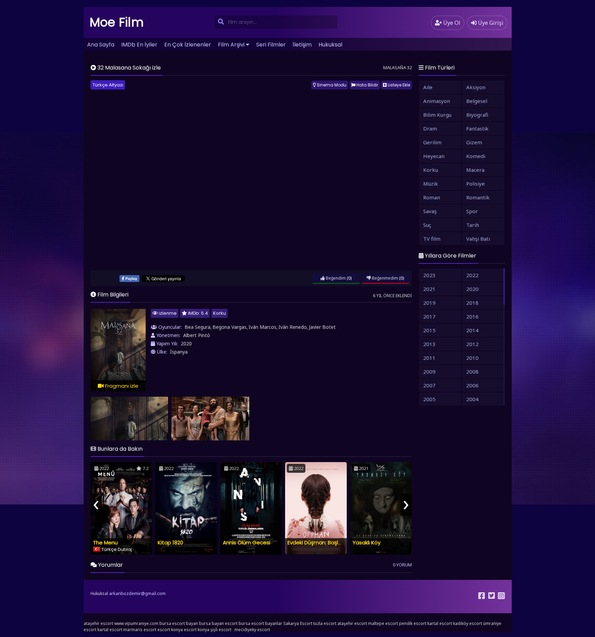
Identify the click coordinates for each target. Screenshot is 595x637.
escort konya (170, 630)
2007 (429, 385)
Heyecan (434, 156)
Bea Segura (197, 327)
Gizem (474, 142)
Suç (427, 224)
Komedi (475, 156)
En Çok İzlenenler (187, 45)
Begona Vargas (229, 327)
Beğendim (335, 278)
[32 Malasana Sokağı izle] (129, 418)
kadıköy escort (467, 623)
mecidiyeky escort (252, 630)
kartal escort (439, 623)
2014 (472, 330)
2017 (429, 316)
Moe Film (117, 22)
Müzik (430, 183)
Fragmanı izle (121, 385)
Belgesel (476, 100)
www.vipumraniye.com (136, 623)
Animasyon (436, 100)
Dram (430, 128)
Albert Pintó (196, 335)
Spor (472, 211)
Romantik (478, 197)
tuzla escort (324, 623)
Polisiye (475, 183)
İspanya (179, 351)
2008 (472, 371)
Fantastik (477, 128)
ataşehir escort (98, 623)
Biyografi (477, 114)
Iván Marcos (262, 327)
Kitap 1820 (170, 542)
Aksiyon (476, 87)
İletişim (302, 45)
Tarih (472, 224)
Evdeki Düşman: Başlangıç (320, 542)
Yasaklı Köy (366, 542)
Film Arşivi (231, 45)
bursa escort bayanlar (260, 623)
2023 (429, 275)
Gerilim (432, 142)
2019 (429, 302)
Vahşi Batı (478, 238)
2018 (472, 302)
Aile (427, 87)
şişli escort (220, 630)
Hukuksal (330, 45)
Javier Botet (322, 327)
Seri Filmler (271, 45)
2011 (429, 357)
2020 (186, 343)
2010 (472, 357)
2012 (472, 344)
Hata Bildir (366, 85)
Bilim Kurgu (437, 114)
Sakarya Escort (297, 623)
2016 (472, 316)
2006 (472, 385)
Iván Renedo (293, 327)
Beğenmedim (384, 278)
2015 (429, 330)
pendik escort (412, 623)
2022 (472, 275)
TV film (431, 238)
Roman (431, 197)
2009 (429, 371)
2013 (429, 344)
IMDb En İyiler (139, 45)
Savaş (430, 211)
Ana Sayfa (100, 45)
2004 (472, 399)
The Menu (105, 542)
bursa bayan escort (218, 623)
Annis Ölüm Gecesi (246, 542)
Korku (219, 313)
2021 (429, 288)
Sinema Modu (331, 85)
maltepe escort (383, 623)
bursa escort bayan (178, 623)
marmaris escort (139, 630)
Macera (475, 169)
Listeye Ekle (398, 85)
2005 (429, 399)
